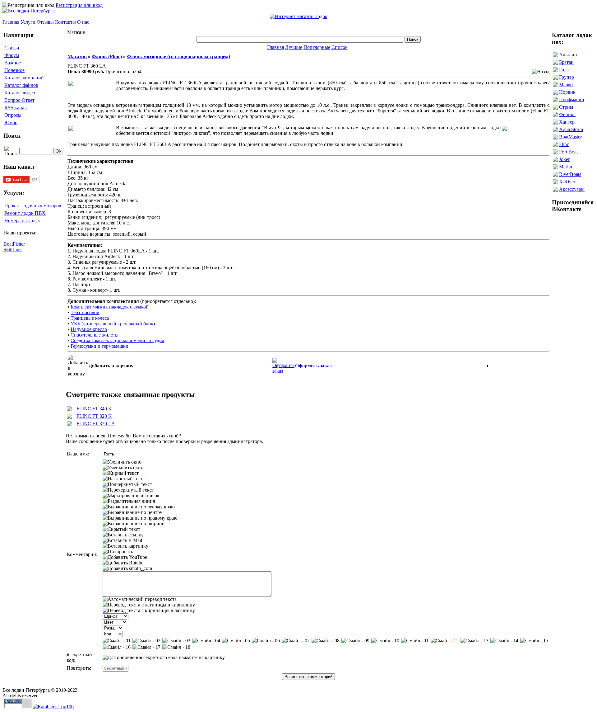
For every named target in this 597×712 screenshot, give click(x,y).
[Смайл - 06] (266, 641)
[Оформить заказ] (283, 364)
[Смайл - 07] (296, 641)
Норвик (567, 92)
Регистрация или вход (79, 5)
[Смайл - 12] (445, 641)
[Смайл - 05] (236, 641)
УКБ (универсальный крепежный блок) (113, 323)
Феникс (567, 114)
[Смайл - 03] (176, 641)
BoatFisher (14, 244)
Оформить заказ (313, 365)
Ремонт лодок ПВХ (25, 213)
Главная (10, 22)
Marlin (565, 166)
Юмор (10, 122)
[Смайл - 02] (146, 641)
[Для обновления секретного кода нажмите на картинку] (164, 657)
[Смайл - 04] (206, 641)
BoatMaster (570, 136)
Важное (12, 62)
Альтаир (568, 54)
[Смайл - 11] (415, 641)
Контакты (65, 22)
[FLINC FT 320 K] (69, 417)
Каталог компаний (24, 77)
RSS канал (15, 107)
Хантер (567, 122)
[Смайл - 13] (474, 641)
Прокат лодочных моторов (32, 205)
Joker (564, 159)
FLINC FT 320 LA (95, 423)
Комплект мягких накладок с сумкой (110, 306)
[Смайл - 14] (504, 641)
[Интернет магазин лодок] (298, 16)
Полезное (14, 70)
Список (339, 47)
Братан (566, 62)
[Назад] (540, 71)
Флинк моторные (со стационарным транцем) (178, 56)
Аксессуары (572, 189)
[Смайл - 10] (385, 641)
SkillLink (12, 249)
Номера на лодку (22, 220)
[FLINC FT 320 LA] (69, 424)
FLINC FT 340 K (94, 408)
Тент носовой (85, 312)
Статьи (11, 47)
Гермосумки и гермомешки (99, 346)
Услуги (28, 22)
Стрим (566, 107)
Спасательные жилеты (94, 334)
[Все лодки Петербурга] (28, 10)
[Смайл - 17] (146, 647)
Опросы (12, 115)
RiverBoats (570, 174)
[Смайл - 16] (117, 647)
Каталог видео (19, 92)
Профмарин (571, 99)
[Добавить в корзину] (78, 366)
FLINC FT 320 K (94, 416)
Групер (566, 77)
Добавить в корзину (111, 365)
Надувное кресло (89, 329)
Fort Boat (568, 151)
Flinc (564, 144)
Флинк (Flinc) (107, 56)
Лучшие (293, 47)
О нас (83, 22)
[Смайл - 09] (355, 641)
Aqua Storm (571, 129)
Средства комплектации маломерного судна (117, 340)
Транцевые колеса (90, 318)
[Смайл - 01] (117, 641)
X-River (567, 181)
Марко (566, 84)
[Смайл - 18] (176, 647)
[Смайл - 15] (534, 641)
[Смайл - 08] (326, 641)
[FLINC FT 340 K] (69, 409)
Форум (11, 55)
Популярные (316, 47)
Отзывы (45, 22)
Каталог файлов (21, 85)
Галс (564, 69)
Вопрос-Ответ (19, 100)
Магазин (77, 56)
